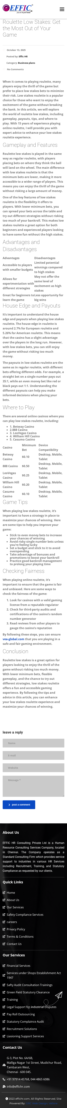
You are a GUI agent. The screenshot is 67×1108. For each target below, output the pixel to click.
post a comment (21, 804)
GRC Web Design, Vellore (41, 1103)
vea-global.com (13, 639)
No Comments (15, 69)
